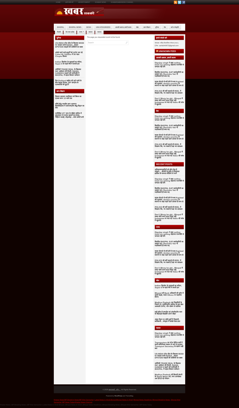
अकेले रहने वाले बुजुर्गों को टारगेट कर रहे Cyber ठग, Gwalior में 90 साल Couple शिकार (69, 54)
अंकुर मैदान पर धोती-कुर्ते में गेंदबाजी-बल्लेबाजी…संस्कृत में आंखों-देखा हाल (167, 320)
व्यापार (90, 32)
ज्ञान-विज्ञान (147, 27)
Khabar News (100, 2)
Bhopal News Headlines (142, 399)
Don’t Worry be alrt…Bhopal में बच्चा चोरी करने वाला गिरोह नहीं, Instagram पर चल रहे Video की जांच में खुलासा (169, 101)
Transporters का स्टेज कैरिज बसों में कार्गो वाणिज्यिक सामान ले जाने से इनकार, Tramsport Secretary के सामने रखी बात (169, 345)
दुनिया (157, 27)
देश (165, 27)
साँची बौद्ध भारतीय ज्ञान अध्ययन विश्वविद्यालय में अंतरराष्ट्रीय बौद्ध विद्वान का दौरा (69, 106)
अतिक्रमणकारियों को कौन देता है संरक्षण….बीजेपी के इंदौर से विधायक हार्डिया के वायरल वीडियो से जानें (167, 171)
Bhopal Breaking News (161, 399)
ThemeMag (129, 396)
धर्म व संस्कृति (175, 27)
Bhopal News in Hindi (124, 399)
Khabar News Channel (83, 402)
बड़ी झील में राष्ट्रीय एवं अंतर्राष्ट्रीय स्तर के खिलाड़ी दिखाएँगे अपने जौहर (168, 313)
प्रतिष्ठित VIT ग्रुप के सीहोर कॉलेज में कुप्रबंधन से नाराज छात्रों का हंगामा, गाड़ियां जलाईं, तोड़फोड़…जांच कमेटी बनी (69, 115)
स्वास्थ (99, 32)
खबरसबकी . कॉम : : (114, 389)
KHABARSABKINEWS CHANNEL (122, 2)
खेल (137, 27)
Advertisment (84, 2)
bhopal (60, 27)
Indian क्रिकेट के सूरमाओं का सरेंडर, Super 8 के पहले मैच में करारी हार (68, 63)
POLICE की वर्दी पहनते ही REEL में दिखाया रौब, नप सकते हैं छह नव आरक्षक (168, 92)
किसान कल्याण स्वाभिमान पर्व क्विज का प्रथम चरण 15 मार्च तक (68, 97)
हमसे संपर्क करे (69, 2)
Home (58, 2)
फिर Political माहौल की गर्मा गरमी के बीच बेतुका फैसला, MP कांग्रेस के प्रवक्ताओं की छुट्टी (68, 82)
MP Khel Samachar (86, 399)
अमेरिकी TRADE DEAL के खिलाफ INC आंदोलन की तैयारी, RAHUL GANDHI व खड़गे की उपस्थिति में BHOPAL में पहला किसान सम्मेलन (68, 72)
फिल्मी (59, 32)
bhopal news (75, 27)
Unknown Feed (167, 51)
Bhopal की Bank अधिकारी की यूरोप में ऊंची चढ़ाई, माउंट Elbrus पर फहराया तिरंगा (169, 295)
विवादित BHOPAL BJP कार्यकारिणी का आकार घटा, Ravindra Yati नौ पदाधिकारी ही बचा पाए (169, 74)
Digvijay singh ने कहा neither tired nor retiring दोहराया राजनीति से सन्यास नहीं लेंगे (169, 65)
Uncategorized (103, 27)
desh (88, 27)
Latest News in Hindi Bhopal (105, 399)
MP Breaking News (71, 399)
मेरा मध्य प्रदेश (70, 32)
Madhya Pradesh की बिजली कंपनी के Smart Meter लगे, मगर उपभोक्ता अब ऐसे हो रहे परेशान (168, 376)
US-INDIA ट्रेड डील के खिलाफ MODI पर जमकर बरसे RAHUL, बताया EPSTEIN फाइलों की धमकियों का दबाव (69, 45)
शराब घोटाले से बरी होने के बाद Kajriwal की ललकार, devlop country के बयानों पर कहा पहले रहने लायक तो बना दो (169, 83)
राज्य (81, 32)
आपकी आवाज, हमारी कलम (123, 27)
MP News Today (68, 402)
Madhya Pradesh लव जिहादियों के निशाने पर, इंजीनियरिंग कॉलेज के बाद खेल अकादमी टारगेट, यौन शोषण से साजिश (169, 304)
